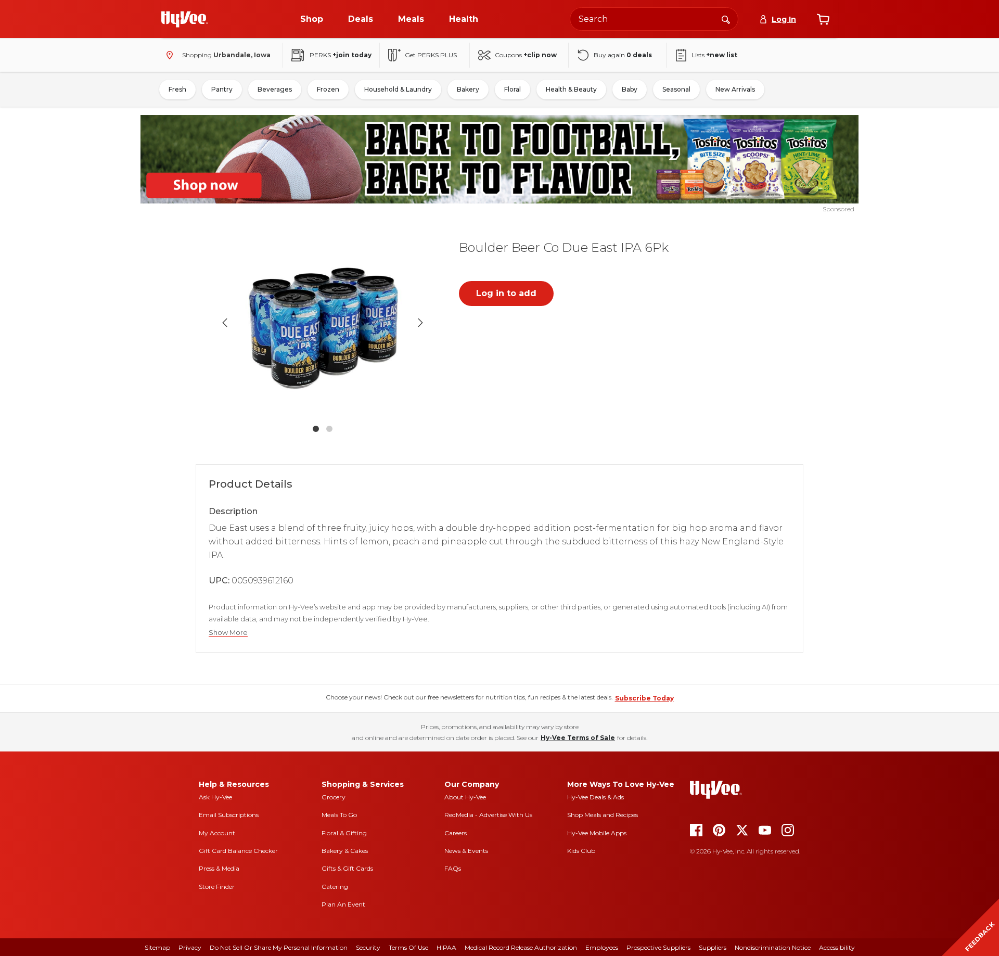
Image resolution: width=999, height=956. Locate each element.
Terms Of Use (408, 947)
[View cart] (823, 19)
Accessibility (837, 947)
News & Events (466, 851)
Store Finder (217, 886)
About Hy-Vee (465, 797)
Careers (455, 833)
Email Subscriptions (229, 815)
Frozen (328, 89)
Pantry (222, 89)
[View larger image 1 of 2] (322, 322)
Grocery (333, 797)
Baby (629, 89)
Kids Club (581, 851)
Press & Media (219, 868)
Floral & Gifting (344, 833)
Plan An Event (343, 904)
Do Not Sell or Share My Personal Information (279, 947)
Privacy (189, 947)
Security (368, 947)
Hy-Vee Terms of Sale (578, 738)
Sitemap (157, 947)
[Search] (725, 19)
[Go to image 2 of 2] (329, 429)
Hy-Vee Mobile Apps (596, 833)
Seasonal (676, 89)
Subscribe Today (644, 698)
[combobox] (654, 19)
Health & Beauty (571, 89)
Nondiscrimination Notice (773, 947)
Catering (335, 886)
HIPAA (446, 947)
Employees (601, 947)
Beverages (275, 89)
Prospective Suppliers (658, 947)
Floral (512, 89)
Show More (228, 632)
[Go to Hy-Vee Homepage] (184, 19)
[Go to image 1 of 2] (316, 429)
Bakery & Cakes (345, 851)
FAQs (452, 868)
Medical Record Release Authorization (521, 947)
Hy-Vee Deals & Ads (595, 797)
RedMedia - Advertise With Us (488, 815)
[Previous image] (225, 322)
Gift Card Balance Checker (238, 851)
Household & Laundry (398, 89)
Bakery (468, 89)
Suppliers (712, 947)
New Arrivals (735, 89)
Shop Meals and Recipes (602, 815)
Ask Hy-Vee (215, 797)
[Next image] (420, 322)
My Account (217, 833)
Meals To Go (339, 815)
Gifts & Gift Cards (347, 868)
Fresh (177, 89)
